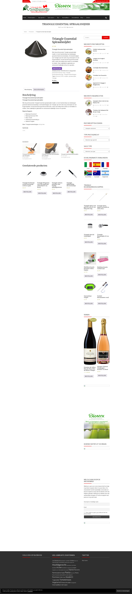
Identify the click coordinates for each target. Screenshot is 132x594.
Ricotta (66, 575)
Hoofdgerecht (59, 564)
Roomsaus (56, 577)
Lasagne (74, 567)
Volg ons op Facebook (32, 555)
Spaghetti (69, 577)
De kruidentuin (75, 17)
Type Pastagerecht (91, 135)
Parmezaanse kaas (58, 573)
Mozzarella (66, 570)
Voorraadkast (65, 17)
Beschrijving (28, 89)
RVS (62, 76)
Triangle (54, 78)
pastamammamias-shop (58, 72)
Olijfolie (71, 570)
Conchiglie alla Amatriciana (100, 67)
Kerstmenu (69, 565)
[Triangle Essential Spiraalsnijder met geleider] (51, 148)
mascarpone (61, 570)
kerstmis (74, 565)
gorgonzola (72, 562)
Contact (88, 17)
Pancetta (77, 570)
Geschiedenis (61, 562)
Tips (58, 17)
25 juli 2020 (104, 105)
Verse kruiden (66, 582)
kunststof (58, 76)
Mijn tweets (85, 560)
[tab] (28, 89)
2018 (53, 560)
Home (24, 17)
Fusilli (53, 562)
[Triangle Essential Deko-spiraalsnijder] (31, 148)
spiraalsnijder (72, 76)
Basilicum (57, 560)
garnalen (57, 562)
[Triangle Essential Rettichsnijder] (70, 148)
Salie (61, 577)
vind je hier (42, 124)
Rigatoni (71, 575)
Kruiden (59, 567)
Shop (81, 17)
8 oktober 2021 (104, 78)
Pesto (53, 575)
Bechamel (62, 560)
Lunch (57, 570)
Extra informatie (39, 89)
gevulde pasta (67, 562)
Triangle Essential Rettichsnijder (69, 154)
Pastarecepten (31, 17)
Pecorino (73, 572)
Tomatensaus (65, 579)
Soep (64, 577)
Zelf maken (64, 585)
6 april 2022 (104, 62)
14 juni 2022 (104, 53)
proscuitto (62, 575)
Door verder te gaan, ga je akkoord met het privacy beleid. (95, 513)
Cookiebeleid (30, 591)
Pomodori (57, 575)
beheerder (70, 27)
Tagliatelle (55, 580)
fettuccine (76, 560)
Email (85, 507)
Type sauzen (51, 17)
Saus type (88, 146)
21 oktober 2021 (104, 70)
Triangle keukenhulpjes (70, 74)
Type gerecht (41, 17)
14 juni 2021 (103, 87)
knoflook (54, 567)
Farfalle (72, 560)
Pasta (67, 572)
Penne (77, 573)
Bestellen (57, 68)
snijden (66, 76)
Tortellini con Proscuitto (99, 75)
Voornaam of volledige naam (91, 501)
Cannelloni (67, 560)
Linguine (54, 570)
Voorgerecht (73, 582)
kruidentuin (64, 567)
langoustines (69, 567)
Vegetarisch (57, 582)
